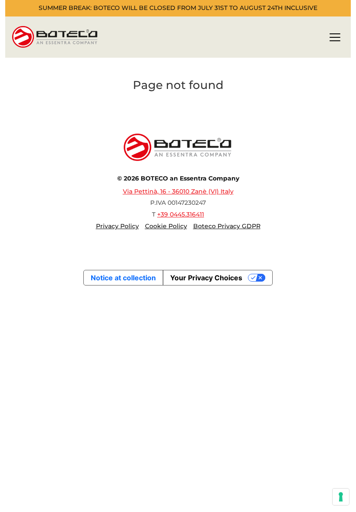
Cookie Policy (166, 226)
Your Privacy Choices (206, 277)
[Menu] (335, 39)
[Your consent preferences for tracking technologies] (341, 497)
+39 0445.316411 (180, 214)
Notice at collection (123, 277)
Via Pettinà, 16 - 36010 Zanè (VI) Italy (178, 191)
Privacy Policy (117, 226)
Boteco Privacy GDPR (226, 226)
